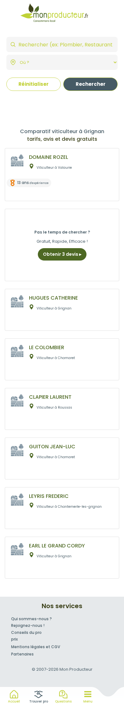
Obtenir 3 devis (61, 254)
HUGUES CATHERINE (53, 298)
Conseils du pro (26, 632)
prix (14, 639)
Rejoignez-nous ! (28, 625)
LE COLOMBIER (46, 347)
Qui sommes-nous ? (31, 618)
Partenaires (22, 654)
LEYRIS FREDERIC (49, 496)
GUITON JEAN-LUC (52, 446)
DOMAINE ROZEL (48, 157)
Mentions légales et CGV (35, 646)
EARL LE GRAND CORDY (57, 545)
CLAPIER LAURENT (50, 397)
